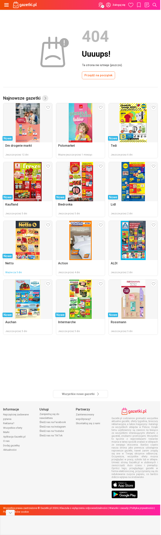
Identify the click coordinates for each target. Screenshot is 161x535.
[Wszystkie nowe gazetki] (45, 98)
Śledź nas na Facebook (52, 422)
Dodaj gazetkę (11, 445)
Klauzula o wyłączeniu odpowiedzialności (83, 508)
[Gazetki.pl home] (25, 5)
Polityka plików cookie (16, 511)
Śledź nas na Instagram (52, 426)
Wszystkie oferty (12, 427)
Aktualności (9, 449)
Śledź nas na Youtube (51, 430)
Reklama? (8, 423)
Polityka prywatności (142, 508)
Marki (6, 432)
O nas (6, 440)
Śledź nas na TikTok (51, 435)
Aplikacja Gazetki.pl (14, 436)
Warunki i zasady (118, 508)
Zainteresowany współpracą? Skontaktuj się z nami (88, 419)
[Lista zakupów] (147, 5)
